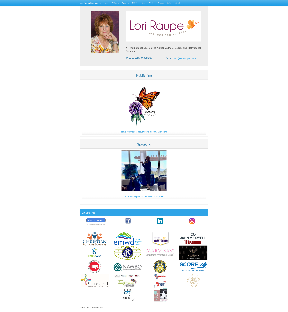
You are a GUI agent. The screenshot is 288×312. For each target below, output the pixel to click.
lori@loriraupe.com (185, 58)
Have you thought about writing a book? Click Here (144, 131)
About (178, 3)
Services (161, 3)
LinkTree (135, 3)
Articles (151, 3)
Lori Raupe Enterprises (90, 2)
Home (106, 3)
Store (144, 3)
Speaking (125, 3)
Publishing (115, 3)
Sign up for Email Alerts (96, 220)
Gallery (169, 3)
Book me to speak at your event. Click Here (144, 196)
